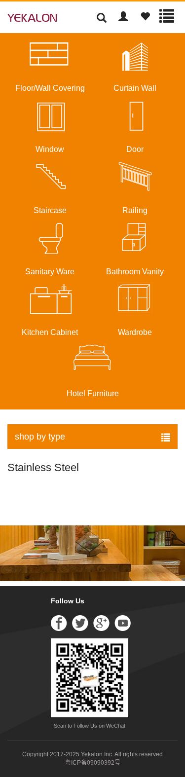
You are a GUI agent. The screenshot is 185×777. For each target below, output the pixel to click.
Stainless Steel (43, 467)
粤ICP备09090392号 (92, 762)
